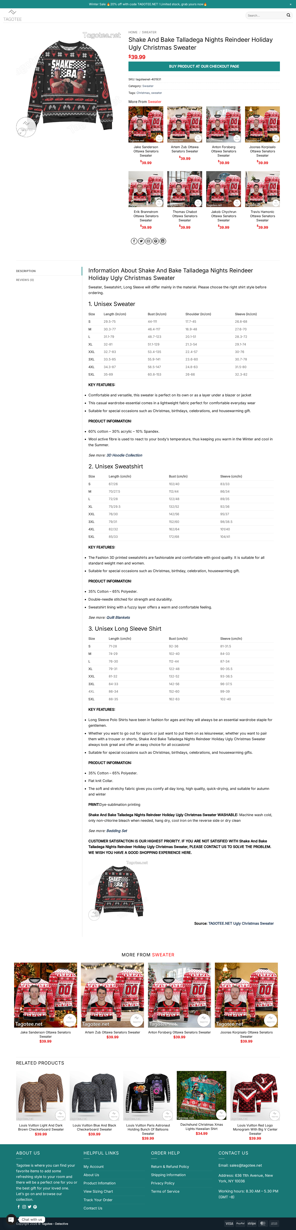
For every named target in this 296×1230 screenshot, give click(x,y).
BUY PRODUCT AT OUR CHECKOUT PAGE (204, 66)
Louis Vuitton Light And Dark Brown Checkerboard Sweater (41, 1127)
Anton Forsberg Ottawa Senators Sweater (223, 151)
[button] (22, 132)
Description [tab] (26, 271)
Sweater (149, 32)
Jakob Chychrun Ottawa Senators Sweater (223, 216)
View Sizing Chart (98, 1191)
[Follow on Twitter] (29, 1207)
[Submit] (288, 15)
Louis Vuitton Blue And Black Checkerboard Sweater (94, 1127)
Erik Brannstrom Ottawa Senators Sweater (146, 216)
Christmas (143, 92)
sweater (156, 92)
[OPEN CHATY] (11, 1219)
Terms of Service (165, 1191)
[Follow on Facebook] (19, 1207)
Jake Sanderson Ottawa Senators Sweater (146, 151)
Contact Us (93, 1208)
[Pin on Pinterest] (155, 241)
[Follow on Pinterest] (35, 1207)
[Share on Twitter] (141, 241)
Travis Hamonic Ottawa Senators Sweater (262, 216)
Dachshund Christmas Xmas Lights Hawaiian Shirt (201, 1126)
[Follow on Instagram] (24, 1207)
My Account (94, 1166)
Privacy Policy (163, 1183)
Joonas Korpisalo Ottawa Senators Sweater (262, 151)
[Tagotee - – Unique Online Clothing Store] (23, 15)
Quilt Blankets (118, 617)
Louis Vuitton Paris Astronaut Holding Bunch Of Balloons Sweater (148, 1129)
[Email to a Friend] (148, 241)
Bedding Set (116, 831)
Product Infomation (100, 1183)
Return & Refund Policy (170, 1166)
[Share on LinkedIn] (162, 241)
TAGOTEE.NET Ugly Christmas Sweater (241, 923)
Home (133, 32)
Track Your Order (98, 1200)
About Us (91, 1175)
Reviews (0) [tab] (25, 280)
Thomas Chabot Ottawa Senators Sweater (184, 216)
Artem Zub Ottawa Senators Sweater (185, 149)
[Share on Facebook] (134, 241)
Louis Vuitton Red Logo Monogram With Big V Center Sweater (255, 1129)
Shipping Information (168, 1175)
